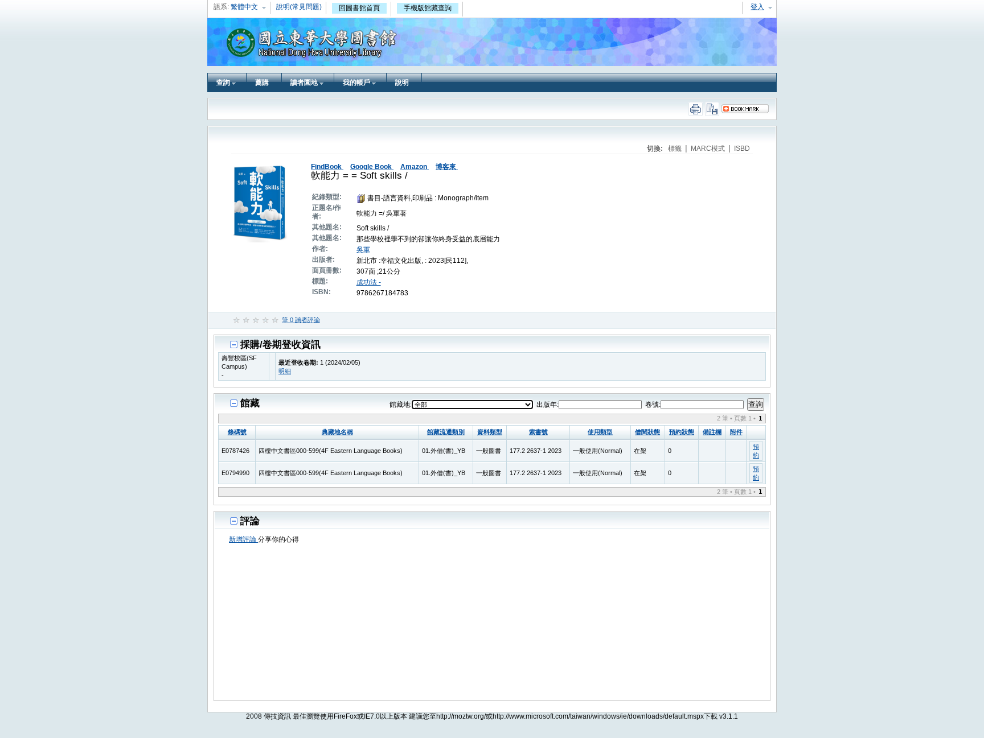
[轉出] (713, 109)
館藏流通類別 (446, 431)
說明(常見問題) (299, 7)
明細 (284, 371)
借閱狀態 (647, 431)
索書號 (538, 431)
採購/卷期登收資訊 (280, 344)
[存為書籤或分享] (748, 108)
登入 (757, 7)
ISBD (742, 148)
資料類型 (489, 431)
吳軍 (363, 250)
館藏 (250, 403)
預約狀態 (681, 431)
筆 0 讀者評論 (301, 319)
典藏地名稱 (337, 431)
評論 (250, 521)
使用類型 (600, 431)
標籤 (675, 148)
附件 (736, 431)
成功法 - (368, 282)
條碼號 (237, 431)
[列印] (696, 109)
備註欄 (712, 431)
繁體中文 (244, 7)
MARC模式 (709, 148)
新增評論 (243, 539)
